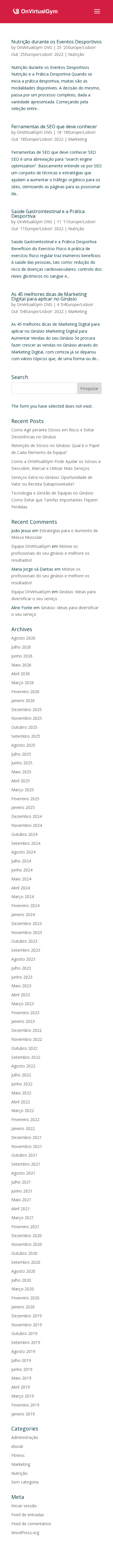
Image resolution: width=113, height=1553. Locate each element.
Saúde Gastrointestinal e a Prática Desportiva (48, 213)
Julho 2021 (21, 1182)
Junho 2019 (21, 1369)
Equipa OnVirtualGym (31, 546)
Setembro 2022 (25, 1057)
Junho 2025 (21, 762)
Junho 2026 (21, 656)
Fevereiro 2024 (25, 905)
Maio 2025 (21, 771)
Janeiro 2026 (23, 700)
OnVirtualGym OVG (34, 47)
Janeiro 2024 (23, 914)
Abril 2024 (20, 888)
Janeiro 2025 (23, 807)
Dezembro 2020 (26, 1235)
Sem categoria (25, 1482)
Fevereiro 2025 (25, 798)
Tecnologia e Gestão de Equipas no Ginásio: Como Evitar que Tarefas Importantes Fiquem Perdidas (54, 500)
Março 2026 (22, 682)
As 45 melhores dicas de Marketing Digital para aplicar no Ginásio (49, 296)
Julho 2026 (21, 647)
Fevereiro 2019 (25, 1405)
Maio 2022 (21, 1093)
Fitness (18, 1455)
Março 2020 (22, 1289)
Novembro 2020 (26, 1244)
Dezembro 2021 (26, 1137)
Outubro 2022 (24, 1048)
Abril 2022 (20, 1102)
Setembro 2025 (25, 736)
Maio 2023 (21, 985)
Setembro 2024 (25, 843)
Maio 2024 (21, 879)
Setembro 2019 (25, 1342)
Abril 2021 (20, 1208)
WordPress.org (25, 1532)
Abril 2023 (20, 994)
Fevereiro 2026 (25, 691)
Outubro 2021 (24, 1155)
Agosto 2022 (23, 1066)
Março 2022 (22, 1110)
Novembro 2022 (26, 1039)
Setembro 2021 (25, 1164)
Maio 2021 (21, 1199)
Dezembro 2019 (26, 1315)
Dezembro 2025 (26, 709)
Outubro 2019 (24, 1333)
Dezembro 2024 (26, 816)
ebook (17, 1446)
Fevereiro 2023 (25, 1012)
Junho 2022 (21, 1084)
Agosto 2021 (23, 1173)
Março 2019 (22, 1396)
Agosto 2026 (23, 638)
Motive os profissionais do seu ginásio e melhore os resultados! (50, 553)
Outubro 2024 (24, 834)
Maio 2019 (21, 1378)
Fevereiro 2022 (25, 1119)
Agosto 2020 (23, 1271)
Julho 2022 (21, 1075)
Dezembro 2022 (26, 1030)
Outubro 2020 (24, 1253)
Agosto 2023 (23, 959)
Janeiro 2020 (23, 1307)
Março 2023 (22, 1003)
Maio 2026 (21, 665)
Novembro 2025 (26, 718)
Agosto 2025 (23, 745)
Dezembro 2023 (26, 923)
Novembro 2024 (26, 825)
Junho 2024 (21, 870)
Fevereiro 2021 (25, 1226)
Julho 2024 (21, 861)
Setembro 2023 (25, 950)
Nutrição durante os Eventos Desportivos (56, 42)
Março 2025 (22, 789)
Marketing (77, 139)
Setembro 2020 (25, 1262)
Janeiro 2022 (23, 1128)
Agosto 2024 (23, 852)
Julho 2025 (21, 754)
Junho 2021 (21, 1191)
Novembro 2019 (26, 1324)
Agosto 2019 (23, 1351)
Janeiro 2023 (23, 1021)
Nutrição (76, 54)
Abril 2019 (20, 1387)
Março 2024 (22, 896)
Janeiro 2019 (23, 1414)
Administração (24, 1437)
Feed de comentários (31, 1523)
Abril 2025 (20, 780)
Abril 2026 (20, 673)
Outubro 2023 (24, 941)
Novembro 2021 (26, 1146)
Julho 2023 (21, 968)
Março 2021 (22, 1217)
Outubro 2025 (24, 727)
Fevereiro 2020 (25, 1298)
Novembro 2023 (26, 932)
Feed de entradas (27, 1514)
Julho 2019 (21, 1360)
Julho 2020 (21, 1280)
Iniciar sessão (24, 1505)
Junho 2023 (21, 977)
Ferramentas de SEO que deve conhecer (54, 126)
